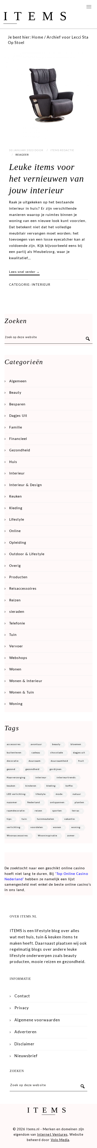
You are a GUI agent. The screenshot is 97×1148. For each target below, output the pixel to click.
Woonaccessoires (17, 836)
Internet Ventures (52, 1134)
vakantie (69, 819)
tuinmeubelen (45, 819)
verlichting (13, 827)
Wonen (15, 669)
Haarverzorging (16, 777)
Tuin (13, 635)
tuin (24, 819)
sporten (57, 811)
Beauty (15, 393)
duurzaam (35, 761)
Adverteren (25, 1031)
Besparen (17, 404)
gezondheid (32, 769)
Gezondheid (19, 450)
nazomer (12, 802)
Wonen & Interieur (25, 681)
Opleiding (17, 543)
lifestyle (41, 794)
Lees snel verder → (24, 272)
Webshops (18, 658)
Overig (15, 566)
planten (79, 802)
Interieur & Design (25, 485)
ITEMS (38, 16)
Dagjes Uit (18, 416)
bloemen (76, 744)
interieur (40, 777)
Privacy (21, 1007)
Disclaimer (24, 1043)
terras (75, 811)
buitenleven (14, 753)
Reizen (15, 600)
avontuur (36, 744)
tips (9, 819)
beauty (56, 744)
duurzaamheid (59, 761)
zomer (71, 836)
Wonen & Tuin (21, 692)
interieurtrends (66, 777)
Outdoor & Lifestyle (26, 554)
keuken (11, 786)
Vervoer (16, 646)
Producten (18, 577)
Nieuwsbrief (26, 1055)
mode (59, 794)
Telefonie (17, 623)
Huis (13, 462)
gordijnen (56, 769)
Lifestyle (16, 520)
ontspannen (57, 802)
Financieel (18, 439)
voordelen (36, 827)
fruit (81, 761)
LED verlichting (16, 794)
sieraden (16, 612)
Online (15, 531)
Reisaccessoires (23, 589)
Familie (15, 427)
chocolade (56, 753)
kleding (50, 786)
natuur (77, 794)
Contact (22, 996)
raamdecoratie (16, 811)
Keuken (15, 496)
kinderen (30, 786)
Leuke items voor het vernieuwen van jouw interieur (46, 178)
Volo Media (60, 1140)
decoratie (12, 761)
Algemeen (18, 381)
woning (75, 827)
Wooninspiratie (47, 836)
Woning (16, 704)
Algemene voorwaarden (37, 1020)
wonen (57, 827)
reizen (38, 811)
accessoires (14, 744)
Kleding (15, 508)
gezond (11, 769)
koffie (69, 786)
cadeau (36, 753)
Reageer (22, 154)
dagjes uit (79, 753)
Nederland (33, 802)
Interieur (41, 284)
